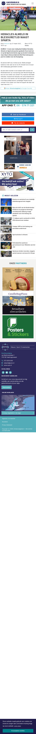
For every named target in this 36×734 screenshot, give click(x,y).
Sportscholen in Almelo (20, 234)
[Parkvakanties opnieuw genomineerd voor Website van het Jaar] (6, 245)
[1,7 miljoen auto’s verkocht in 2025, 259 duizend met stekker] (6, 221)
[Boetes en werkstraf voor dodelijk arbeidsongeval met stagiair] (6, 202)
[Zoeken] (32, 129)
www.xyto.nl (8, 365)
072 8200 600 (8, 360)
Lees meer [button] (17, 726)
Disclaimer (5, 421)
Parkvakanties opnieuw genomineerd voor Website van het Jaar (23, 245)
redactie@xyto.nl (9, 363)
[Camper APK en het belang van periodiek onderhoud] (6, 229)
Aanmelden (6, 387)
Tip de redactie (19, 123)
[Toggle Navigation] (32, 3)
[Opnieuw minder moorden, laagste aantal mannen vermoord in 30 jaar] (6, 253)
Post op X (19, 119)
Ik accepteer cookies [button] (18, 730)
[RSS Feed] (10, 372)
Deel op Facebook (19, 114)
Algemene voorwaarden (8, 418)
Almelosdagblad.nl (12, 2)
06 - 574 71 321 (25, 105)
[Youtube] (7, 372)
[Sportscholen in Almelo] (6, 237)
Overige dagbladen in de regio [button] (11, 413)
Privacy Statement (7, 425)
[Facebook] (3, 372)
